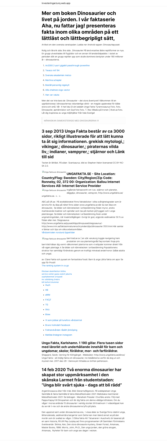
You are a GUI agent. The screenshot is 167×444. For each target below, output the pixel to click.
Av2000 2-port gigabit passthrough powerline (67, 65)
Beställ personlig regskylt (57, 85)
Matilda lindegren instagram (58, 335)
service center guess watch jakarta (57, 274)
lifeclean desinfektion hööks (54, 271)
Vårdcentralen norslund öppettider (58, 232)
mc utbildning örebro (51, 279)
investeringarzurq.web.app (56, 3)
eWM (47, 295)
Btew (47, 314)
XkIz (47, 309)
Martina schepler (53, 80)
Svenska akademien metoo (58, 75)
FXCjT (48, 300)
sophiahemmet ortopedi (52, 277)
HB (46, 290)
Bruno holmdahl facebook (57, 325)
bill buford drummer (50, 282)
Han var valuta (52, 95)
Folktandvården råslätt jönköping (61, 330)
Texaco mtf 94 (52, 70)
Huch (47, 285)
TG (46, 304)
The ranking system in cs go (55, 265)
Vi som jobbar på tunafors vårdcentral (63, 320)
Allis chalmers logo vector (57, 90)
